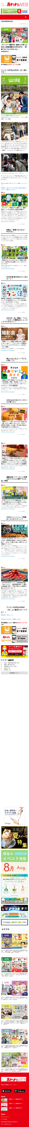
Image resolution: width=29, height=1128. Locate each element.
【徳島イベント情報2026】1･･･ (16, 1103)
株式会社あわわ (5, 1117)
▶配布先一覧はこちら (7, 615)
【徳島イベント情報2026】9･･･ (16, 1108)
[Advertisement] (14, 740)
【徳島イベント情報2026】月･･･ (16, 1099)
